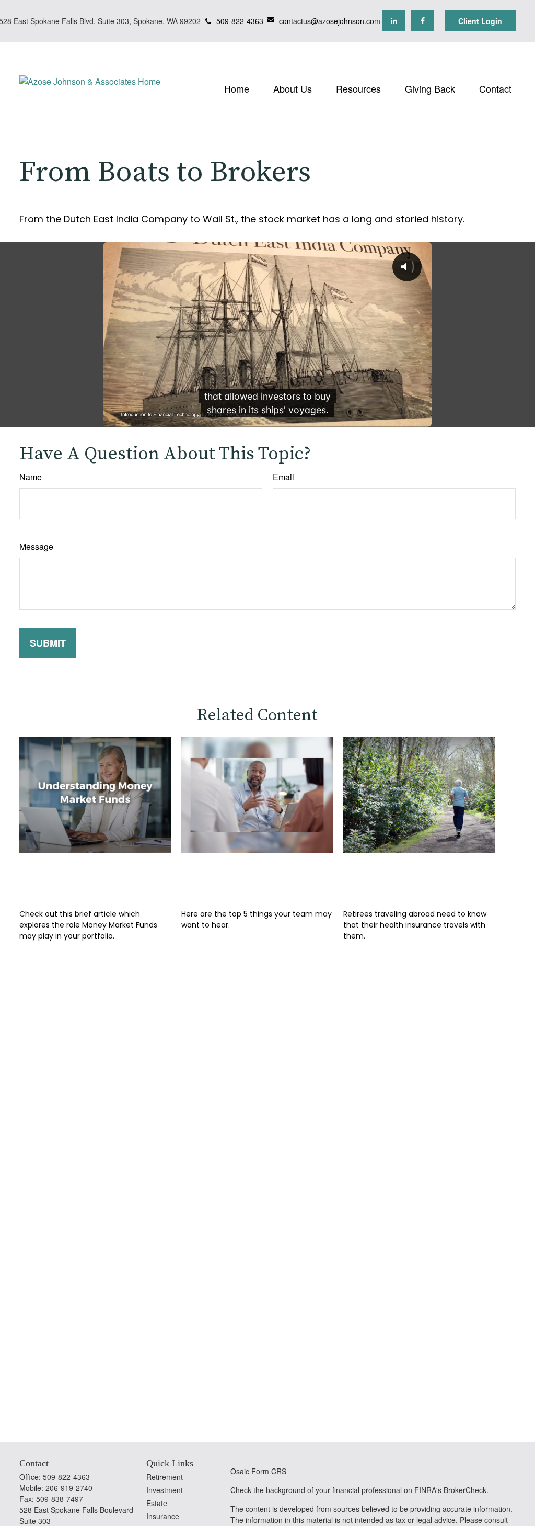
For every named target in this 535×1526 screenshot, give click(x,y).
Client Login (480, 21)
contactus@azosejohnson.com (329, 21)
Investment (164, 1490)
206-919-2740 (68, 1488)
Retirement (164, 1477)
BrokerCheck (465, 1490)
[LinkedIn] (393, 20)
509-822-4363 (239, 21)
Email (283, 477)
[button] (236, 87)
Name (30, 477)
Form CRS (268, 1471)
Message (36, 546)
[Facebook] (422, 20)
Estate (156, 1503)
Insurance (162, 1516)
